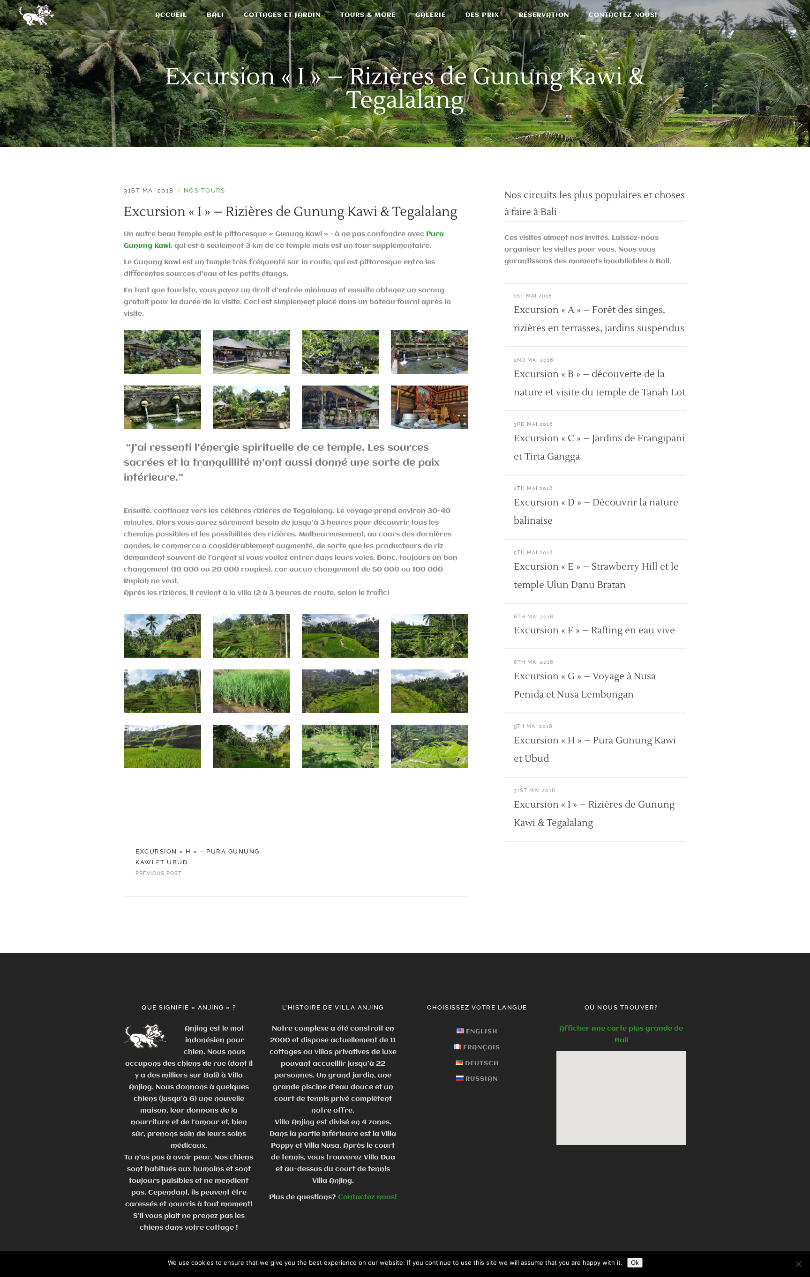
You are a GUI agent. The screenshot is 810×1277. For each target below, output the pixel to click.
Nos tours (204, 190)
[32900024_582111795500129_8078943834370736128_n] (340, 636)
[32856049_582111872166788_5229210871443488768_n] (429, 691)
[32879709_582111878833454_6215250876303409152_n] (162, 691)
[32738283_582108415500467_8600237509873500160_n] (162, 407)
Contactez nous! (367, 1197)
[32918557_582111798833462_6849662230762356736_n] (162, 636)
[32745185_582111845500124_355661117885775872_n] (429, 746)
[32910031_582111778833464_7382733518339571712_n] (429, 636)
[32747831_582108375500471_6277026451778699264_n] (340, 352)
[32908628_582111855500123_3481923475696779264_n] (162, 746)
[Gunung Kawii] (251, 407)
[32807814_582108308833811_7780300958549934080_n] (429, 407)
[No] (798, 1264)
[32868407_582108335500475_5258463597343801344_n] (340, 407)
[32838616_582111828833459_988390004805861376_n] (340, 746)
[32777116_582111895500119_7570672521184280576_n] (340, 691)
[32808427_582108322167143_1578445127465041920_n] (251, 352)
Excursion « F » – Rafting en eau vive (594, 630)
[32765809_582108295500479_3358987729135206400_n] (429, 352)
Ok (635, 1262)
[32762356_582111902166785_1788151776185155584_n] (251, 691)
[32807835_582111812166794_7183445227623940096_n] (251, 746)
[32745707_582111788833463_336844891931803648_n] (251, 636)
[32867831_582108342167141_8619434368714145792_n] (162, 352)
